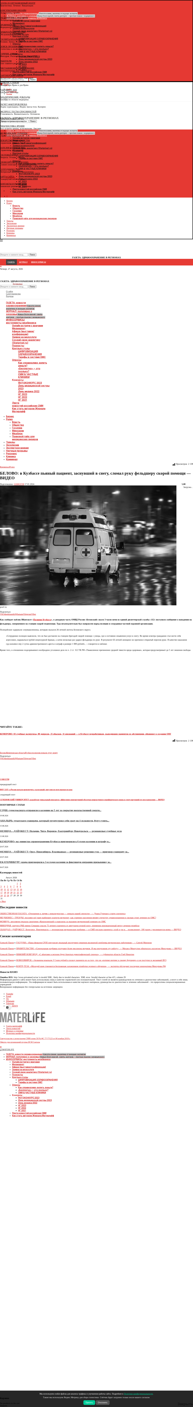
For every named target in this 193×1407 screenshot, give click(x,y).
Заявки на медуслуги (24, 337)
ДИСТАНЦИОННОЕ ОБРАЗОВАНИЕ (17, 68)
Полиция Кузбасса (42, 620)
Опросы (16, 360)
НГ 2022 (22, 397)
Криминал (11, 235)
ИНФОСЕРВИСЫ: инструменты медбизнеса (21, 321)
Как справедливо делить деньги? (35, 1087)
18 (5, 892)
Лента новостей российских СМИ (27, 404)
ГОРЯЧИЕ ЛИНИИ (8, 54)
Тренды (9, 221)
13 (11, 889)
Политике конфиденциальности (138, 1394)
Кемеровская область (15, 753)
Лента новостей (13, 1028)
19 (8, 892)
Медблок (17, 216)
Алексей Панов (7, 943)
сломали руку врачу (49, 753)
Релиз (9, 203)
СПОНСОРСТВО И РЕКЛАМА (14, 162)
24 (1, 895)
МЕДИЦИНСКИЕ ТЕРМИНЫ (13, 133)
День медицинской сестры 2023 (35, 1100)
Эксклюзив (11, 223)
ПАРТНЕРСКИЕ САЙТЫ (11, 75)
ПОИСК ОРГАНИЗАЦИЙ (11, 46)
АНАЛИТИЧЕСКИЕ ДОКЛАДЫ (15, 97)
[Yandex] (1, 99)
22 (18, 892)
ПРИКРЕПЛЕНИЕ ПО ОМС (13, 32)
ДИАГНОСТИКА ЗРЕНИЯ (12, 126)
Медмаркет (18, 328)
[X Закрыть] (26, 191)
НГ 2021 (22, 400)
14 (14, 889)
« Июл (3, 901)
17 (1, 892)
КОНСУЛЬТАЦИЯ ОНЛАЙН (13, 10)
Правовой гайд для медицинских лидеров (35, 218)
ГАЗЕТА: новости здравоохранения (23, 305)
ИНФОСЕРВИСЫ (38, 262)
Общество (18, 208)
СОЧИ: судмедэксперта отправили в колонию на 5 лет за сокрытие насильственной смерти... (50, 810)
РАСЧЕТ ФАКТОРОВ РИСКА (13, 104)
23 (21, 892)
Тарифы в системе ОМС (32, 357)
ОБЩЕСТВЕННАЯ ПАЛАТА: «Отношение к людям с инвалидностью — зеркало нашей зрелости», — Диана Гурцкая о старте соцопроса (62, 914)
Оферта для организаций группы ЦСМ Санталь (20, 1042)
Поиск (32, 286)
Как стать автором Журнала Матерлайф (33, 1115)
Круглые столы (21, 348)
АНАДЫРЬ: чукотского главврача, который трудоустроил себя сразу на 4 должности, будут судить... (54, 820)
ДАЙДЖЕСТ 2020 (8, 90)
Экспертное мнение (15, 226)
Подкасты (18, 345)
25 (5, 895)
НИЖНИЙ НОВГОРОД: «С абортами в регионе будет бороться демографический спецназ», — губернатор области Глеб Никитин (75, 954)
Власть (16, 205)
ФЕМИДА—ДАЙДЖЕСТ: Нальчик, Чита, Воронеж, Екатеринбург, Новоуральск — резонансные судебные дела (61, 831)
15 (18, 889)
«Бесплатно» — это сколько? (29, 370)
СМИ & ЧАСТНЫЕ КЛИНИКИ (28, 376)
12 (8, 889)
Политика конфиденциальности (20, 1033)
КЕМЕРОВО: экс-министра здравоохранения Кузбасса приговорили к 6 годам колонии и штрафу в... (55, 841)
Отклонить (103, 1402)
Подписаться (17, 284)
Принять (89, 1402)
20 (11, 892)
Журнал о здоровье (14, 1031)
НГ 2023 (22, 394)
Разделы (9, 296)
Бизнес (9, 201)
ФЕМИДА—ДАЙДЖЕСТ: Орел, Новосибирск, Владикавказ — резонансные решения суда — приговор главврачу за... (64, 851)
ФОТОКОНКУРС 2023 (30, 382)
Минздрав (18, 213)
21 (14, 892)
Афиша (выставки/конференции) (23, 333)
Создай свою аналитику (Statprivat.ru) (26, 341)
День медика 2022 (28, 391)
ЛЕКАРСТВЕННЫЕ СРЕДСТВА (15, 140)
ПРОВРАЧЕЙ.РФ (7, 25)
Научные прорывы (14, 228)
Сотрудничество (13, 294)
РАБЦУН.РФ (6, 61)
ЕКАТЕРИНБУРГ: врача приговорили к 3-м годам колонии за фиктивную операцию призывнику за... (55, 862)
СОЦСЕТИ (19, 484)
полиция (36, 753)
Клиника (10, 233)
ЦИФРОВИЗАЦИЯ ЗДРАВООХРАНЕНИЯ (30, 353)
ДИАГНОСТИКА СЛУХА (12, 119)
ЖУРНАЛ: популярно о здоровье (50, 16)
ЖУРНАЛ (23, 262)
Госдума (17, 211)
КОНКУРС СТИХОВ (9, 83)
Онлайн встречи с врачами (27, 325)
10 (1, 889)
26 (8, 895)
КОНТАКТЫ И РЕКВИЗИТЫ (13, 184)
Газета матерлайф (14, 1026)
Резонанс (10, 230)
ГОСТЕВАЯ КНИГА (9, 155)
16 (21, 889)
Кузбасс (28, 753)
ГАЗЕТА (11, 262)
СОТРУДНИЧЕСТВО (10, 169)
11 (5, 889)
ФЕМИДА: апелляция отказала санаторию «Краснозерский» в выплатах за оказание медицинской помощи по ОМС (53, 921)
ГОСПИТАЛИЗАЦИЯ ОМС (12, 39)
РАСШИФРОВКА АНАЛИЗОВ (14, 18)
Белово (3, 753)
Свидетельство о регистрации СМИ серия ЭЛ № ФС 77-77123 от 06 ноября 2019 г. (35, 1038)
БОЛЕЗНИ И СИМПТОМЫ (12, 148)
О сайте (9, 291)
